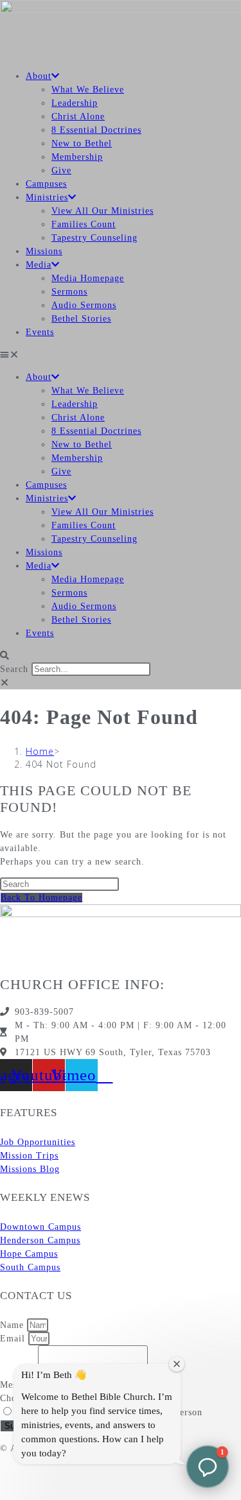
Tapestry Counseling (94, 238)
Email (14, 1338)
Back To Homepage (41, 897)
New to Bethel (81, 143)
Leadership (74, 103)
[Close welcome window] (176, 1364)
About (38, 76)
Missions (44, 251)
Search (14, 669)
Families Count (83, 224)
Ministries (47, 197)
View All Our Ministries (102, 211)
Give (61, 170)
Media (38, 265)
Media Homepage (87, 278)
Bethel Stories (81, 318)
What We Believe (87, 89)
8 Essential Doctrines (96, 130)
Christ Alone (78, 116)
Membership (77, 157)
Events (40, 332)
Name (13, 1325)
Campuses (46, 184)
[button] (120, 354)
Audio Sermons (83, 305)
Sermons (69, 292)
